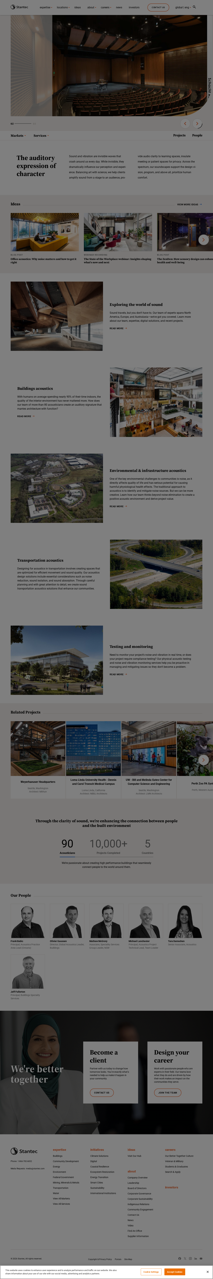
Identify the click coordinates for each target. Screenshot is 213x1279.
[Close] (207, 1272)
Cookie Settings (151, 1272)
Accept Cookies (175, 1272)
